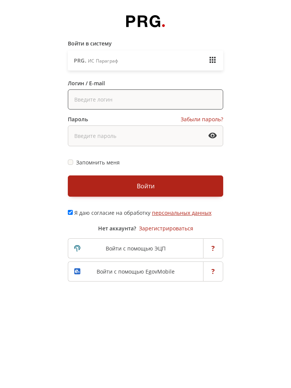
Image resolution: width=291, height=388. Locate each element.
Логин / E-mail (86, 83)
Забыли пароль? (202, 119)
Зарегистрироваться (166, 228)
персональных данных (181, 212)
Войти (146, 186)
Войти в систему (90, 43)
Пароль (78, 119)
